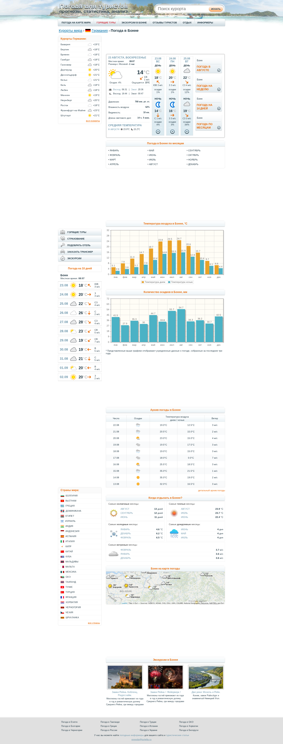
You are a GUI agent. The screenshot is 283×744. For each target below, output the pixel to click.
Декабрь (126, 533)
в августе (114, 129)
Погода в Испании (149, 726)
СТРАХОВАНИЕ (76, 238)
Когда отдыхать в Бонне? (165, 497)
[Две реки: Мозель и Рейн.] (206, 689)
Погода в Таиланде (110, 722)
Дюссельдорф (69, 75)
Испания (71, 536)
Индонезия (72, 531)
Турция (70, 592)
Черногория (73, 607)
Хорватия (72, 602)
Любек (64, 90)
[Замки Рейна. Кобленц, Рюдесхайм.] (125, 689)
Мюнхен (65, 95)
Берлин (65, 49)
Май (183, 533)
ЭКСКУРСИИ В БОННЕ (134, 22)
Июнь (124, 517)
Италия (70, 541)
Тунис (69, 587)
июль (152, 159)
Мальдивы (72, 561)
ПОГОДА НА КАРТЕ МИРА (76, 22)
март (113, 159)
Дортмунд (66, 69)
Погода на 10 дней (80, 268)
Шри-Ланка (72, 617)
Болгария (72, 495)
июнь (152, 155)
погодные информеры (132, 735)
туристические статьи (177, 735)
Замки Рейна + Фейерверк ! (165, 692)
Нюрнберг (66, 100)
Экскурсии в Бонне (165, 659)
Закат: (134, 89)
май (151, 150)
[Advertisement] (165, 43)
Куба (68, 556)
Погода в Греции (109, 726)
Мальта (70, 567)
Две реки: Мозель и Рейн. (206, 692)
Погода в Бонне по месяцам (165, 143)
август (153, 164)
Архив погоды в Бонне (165, 410)
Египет (70, 516)
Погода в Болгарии (70, 726)
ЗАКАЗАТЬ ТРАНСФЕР (80, 252)
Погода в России (109, 730)
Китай (69, 551)
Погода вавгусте (203, 68)
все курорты (93, 120)
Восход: (117, 89)
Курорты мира (70, 30)
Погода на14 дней (204, 107)
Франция (71, 597)
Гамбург (65, 59)
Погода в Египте (69, 722)
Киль (63, 85)
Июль (184, 513)
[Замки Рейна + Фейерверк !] (165, 689)
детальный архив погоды (211, 490)
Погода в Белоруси (188, 730)
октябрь (193, 155)
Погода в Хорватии (188, 726)
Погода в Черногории (71, 730)
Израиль (70, 521)
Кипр (68, 546)
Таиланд (71, 582)
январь (114, 150)
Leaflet (124, 603)
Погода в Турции (148, 722)
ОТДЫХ (187, 22)
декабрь (193, 164)
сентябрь (194, 150)
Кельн (64, 80)
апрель (114, 164)
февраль (115, 155)
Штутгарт (66, 115)
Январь (125, 529)
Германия (100, 30)
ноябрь (193, 159)
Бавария (65, 44)
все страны (94, 623)
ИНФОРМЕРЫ (205, 22)
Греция (70, 506)
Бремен (65, 54)
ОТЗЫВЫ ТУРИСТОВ (165, 22)
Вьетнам (71, 501)
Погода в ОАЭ (186, 722)
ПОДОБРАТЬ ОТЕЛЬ (78, 245)
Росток (64, 105)
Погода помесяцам (204, 126)
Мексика (71, 572)
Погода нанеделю (204, 87)
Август (125, 509)
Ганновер (66, 64)
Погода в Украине (148, 730)
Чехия (69, 612)
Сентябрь (127, 513)
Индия (69, 526)
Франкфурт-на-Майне (73, 110)
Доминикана (73, 511)
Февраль (126, 537)
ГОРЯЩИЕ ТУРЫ (106, 22)
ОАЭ (68, 577)
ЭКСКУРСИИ (74, 258)
